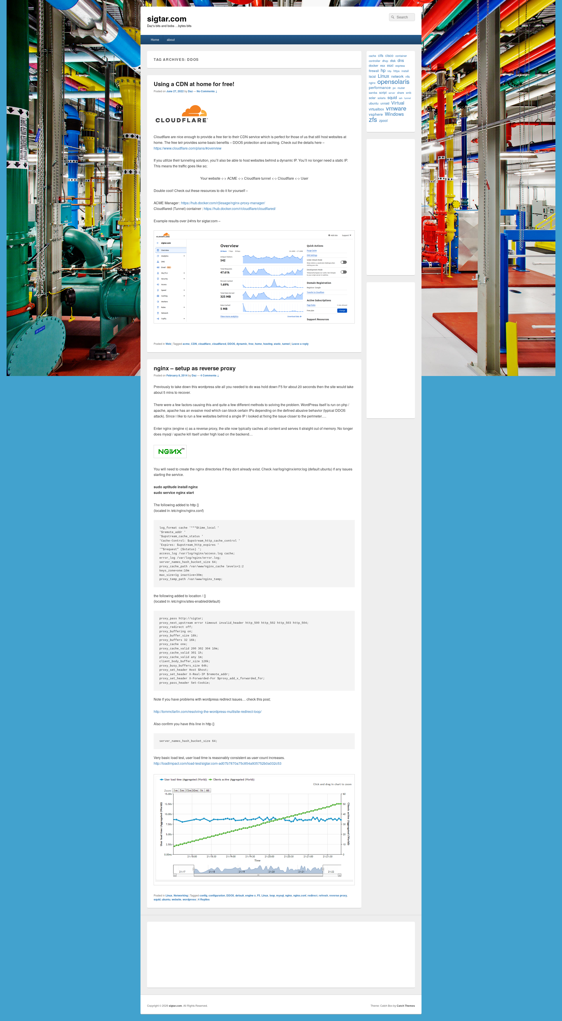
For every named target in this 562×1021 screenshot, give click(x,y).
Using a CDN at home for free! (194, 84)
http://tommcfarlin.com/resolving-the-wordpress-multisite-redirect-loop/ (207, 711)
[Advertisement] (391, 207)
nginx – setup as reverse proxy (195, 368)
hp (383, 70)
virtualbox (376, 109)
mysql (280, 895)
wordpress (189, 899)
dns (401, 60)
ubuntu (166, 899)
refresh (323, 895)
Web (168, 344)
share (400, 92)
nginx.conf (299, 895)
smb (408, 92)
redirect (312, 895)
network (397, 76)
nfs (407, 76)
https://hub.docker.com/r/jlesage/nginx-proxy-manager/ (223, 202)
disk (393, 60)
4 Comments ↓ (209, 375)
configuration (217, 895)
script (383, 92)
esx (382, 65)
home (258, 344)
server (392, 92)
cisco (389, 55)
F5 (258, 895)
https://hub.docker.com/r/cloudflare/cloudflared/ (240, 208)
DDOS (231, 344)
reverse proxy (338, 895)
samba (373, 92)
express (400, 65)
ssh (400, 98)
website (176, 899)
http (389, 71)
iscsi (372, 76)
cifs (380, 55)
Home (155, 39)
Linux (169, 895)
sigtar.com (167, 18)
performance (380, 87)
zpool (383, 120)
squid (157, 899)
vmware (396, 108)
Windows (394, 114)
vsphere (376, 114)
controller (374, 61)
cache (372, 56)
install (405, 71)
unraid (384, 103)
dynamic (241, 344)
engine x (250, 895)
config (203, 895)
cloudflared (219, 344)
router (401, 88)
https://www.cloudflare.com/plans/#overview (188, 148)
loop (272, 895)
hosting (267, 344)
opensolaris (393, 81)
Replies (204, 899)
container (401, 56)
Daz (190, 91)
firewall (374, 70)
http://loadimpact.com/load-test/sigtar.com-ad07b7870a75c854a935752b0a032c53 (217, 763)
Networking (181, 895)
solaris (381, 98)
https (396, 71)
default (239, 895)
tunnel (286, 344)
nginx (288, 895)
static (277, 344)
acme (186, 344)
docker (373, 65)
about (171, 39)
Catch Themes (406, 1006)
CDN (194, 344)
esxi (390, 65)
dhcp (385, 61)
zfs (373, 119)
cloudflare (204, 344)
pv (394, 88)
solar (372, 97)
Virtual (397, 102)
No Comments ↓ (207, 91)
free (251, 344)
